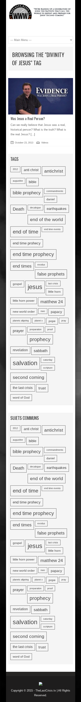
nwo (43, 311)
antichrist (53, 171)
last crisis (53, 283)
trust (42, 388)
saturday (47, 360)
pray (63, 320)
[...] (32, 134)
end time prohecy (27, 243)
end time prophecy (33, 254)
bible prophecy (27, 192)
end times (22, 266)
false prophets (51, 274)
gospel (17, 284)
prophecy (40, 339)
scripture (47, 367)
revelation (20, 350)
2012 (15, 169)
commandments (54, 191)
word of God (21, 397)
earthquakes (57, 208)
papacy (56, 312)
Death (18, 209)
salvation (25, 363)
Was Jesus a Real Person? (28, 118)
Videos (44, 142)
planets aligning (21, 320)
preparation (35, 329)
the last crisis (23, 388)
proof (50, 329)
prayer (18, 330)
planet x (39, 320)
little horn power (24, 300)
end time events (52, 229)
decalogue (35, 207)
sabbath (41, 350)
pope (52, 321)
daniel (50, 199)
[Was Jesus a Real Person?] (40, 96)
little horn (54, 291)
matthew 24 (51, 301)
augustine (18, 180)
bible (32, 182)
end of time (25, 232)
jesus (35, 286)
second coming (28, 377)
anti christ (31, 170)
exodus (41, 264)
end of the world (46, 219)
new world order (24, 311)
